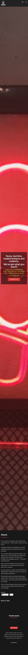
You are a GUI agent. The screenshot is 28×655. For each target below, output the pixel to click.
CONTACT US (14, 279)
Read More (14, 627)
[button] (26, 2)
